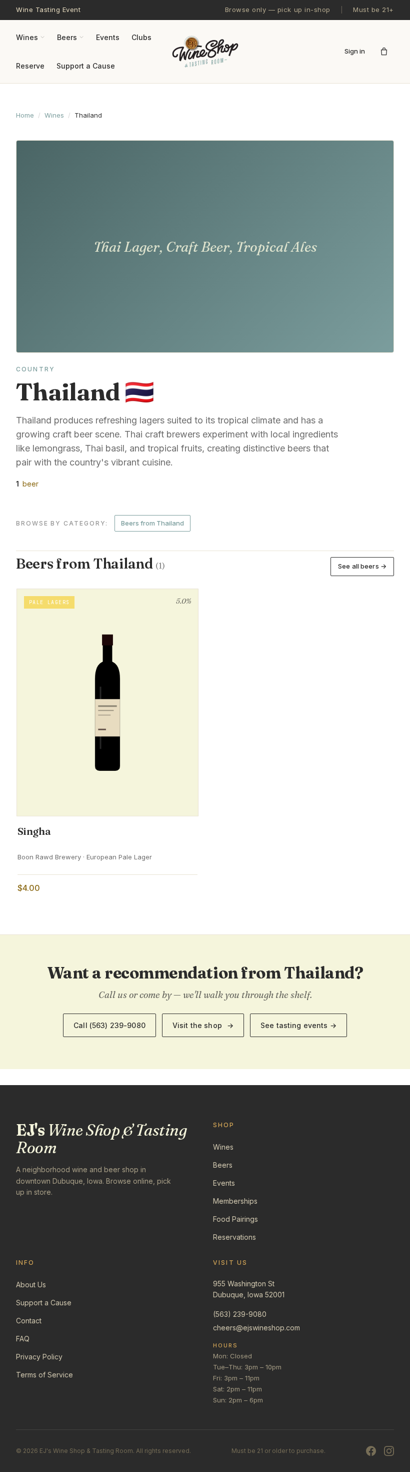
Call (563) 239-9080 (110, 1025)
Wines (27, 37)
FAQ (23, 1338)
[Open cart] (384, 52)
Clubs (142, 37)
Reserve (30, 66)
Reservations (234, 1237)
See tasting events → (298, 1025)
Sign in (354, 51)
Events (108, 37)
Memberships (235, 1201)
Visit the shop (203, 1025)
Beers (67, 37)
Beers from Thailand (152, 523)
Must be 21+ (373, 10)
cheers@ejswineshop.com (256, 1327)
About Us (31, 1284)
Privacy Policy (39, 1356)
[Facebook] (371, 1451)
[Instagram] (389, 1451)
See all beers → (362, 566)
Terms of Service (44, 1374)
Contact (29, 1320)
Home (25, 115)
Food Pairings (235, 1219)
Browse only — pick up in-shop (277, 10)
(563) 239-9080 (239, 1314)
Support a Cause (85, 66)
